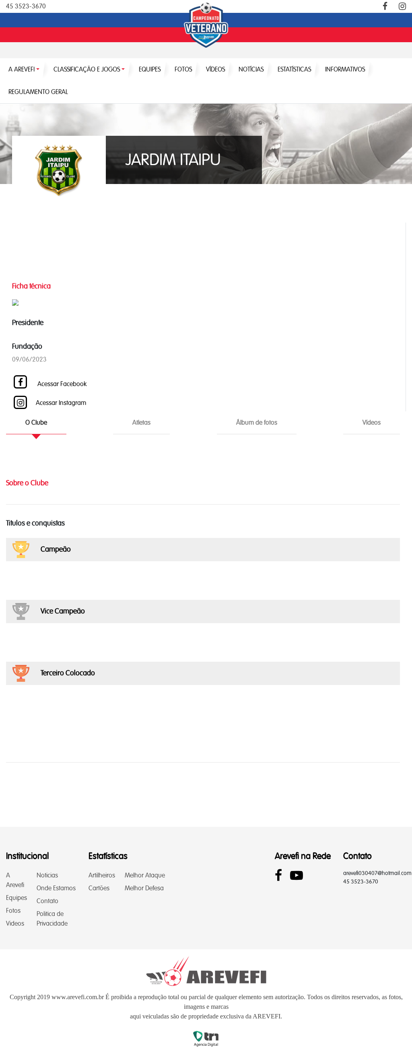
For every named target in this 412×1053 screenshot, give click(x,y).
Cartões (99, 888)
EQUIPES (150, 69)
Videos (15, 923)
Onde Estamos (56, 888)
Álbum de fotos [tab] (256, 422)
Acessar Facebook (61, 384)
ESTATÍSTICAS (294, 69)
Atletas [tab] (141, 422)
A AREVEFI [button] (21, 69)
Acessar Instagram (61, 403)
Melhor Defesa (144, 888)
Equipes (16, 898)
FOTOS (183, 69)
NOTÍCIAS (251, 69)
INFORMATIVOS (345, 69)
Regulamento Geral (38, 92)
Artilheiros (102, 875)
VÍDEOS (215, 69)
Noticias (47, 875)
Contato (47, 901)
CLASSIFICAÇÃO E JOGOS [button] (87, 69)
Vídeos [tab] (372, 422)
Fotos (13, 910)
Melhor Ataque (145, 875)
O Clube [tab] (36, 422)
